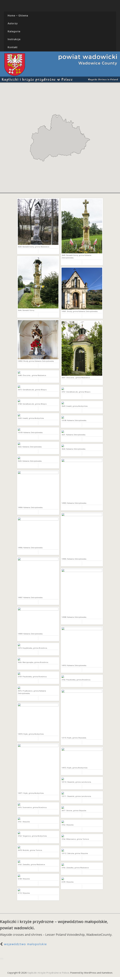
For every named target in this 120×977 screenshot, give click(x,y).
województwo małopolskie (25, 944)
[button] (41, 126)
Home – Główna (18, 15)
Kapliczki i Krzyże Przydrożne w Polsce (48, 972)
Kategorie (14, 31)
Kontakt (13, 47)
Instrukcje (14, 39)
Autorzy (13, 23)
